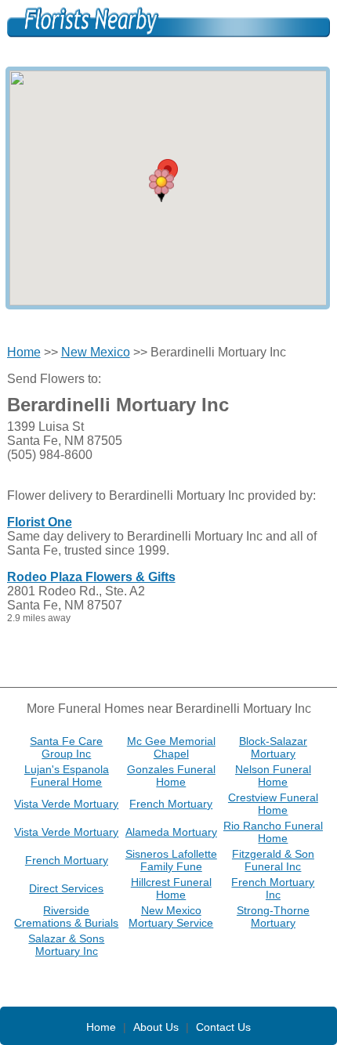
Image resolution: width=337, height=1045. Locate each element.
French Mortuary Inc (272, 888)
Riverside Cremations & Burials (66, 916)
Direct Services (66, 888)
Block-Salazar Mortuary (273, 747)
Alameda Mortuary (171, 832)
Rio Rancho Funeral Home (273, 831)
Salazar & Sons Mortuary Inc (66, 944)
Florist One (39, 522)
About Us (156, 1027)
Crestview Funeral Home (273, 803)
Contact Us (223, 1027)
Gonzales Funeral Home (171, 775)
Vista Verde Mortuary (66, 803)
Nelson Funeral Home (273, 775)
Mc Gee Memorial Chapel (171, 747)
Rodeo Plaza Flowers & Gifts (91, 577)
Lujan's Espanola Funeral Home (66, 775)
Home (24, 352)
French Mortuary (170, 803)
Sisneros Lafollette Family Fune (171, 860)
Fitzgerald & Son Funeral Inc (273, 860)
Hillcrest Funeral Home (171, 888)
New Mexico (95, 352)
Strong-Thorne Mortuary (273, 916)
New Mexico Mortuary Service (171, 916)
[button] (161, 185)
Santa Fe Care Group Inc (66, 747)
